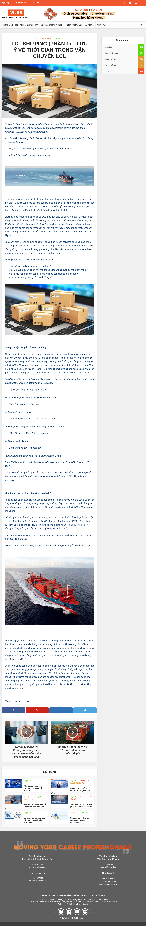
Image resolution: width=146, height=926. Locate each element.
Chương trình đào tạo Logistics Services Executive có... (79, 820)
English (8, 3)
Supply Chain (75, 783)
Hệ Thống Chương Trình (26, 25)
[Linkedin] (69, 911)
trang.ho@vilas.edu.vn (108, 867)
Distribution (83, 781)
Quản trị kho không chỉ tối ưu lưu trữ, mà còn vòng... (71, 790)
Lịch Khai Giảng (74, 25)
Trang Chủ (8, 25)
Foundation (74, 813)
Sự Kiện (88, 25)
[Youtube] (77, 911)
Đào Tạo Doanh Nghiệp (51, 25)
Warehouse (86, 783)
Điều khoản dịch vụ (108, 881)
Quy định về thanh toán (108, 885)
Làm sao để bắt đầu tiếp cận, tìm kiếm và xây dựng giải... (34, 820)
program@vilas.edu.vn (37, 867)
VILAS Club (34, 3)
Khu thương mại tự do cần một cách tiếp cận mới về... (34, 788)
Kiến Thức (101, 25)
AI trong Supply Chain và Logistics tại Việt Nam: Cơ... (25, 806)
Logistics (58, 38)
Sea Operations (44, 38)
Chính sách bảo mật (108, 878)
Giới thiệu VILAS (21, 3)
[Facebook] (61, 911)
